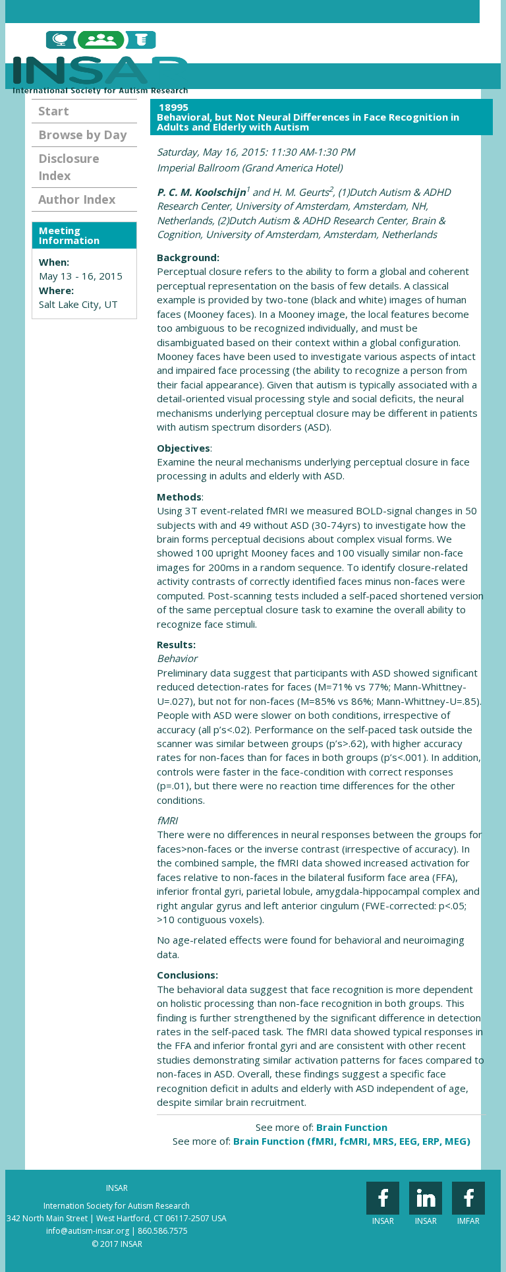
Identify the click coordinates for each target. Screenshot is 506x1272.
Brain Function (351, 1127)
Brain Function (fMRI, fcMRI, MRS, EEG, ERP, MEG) (351, 1140)
